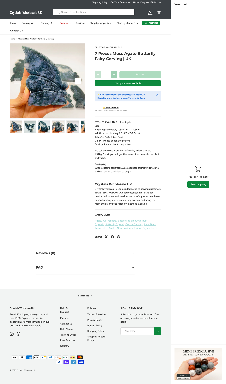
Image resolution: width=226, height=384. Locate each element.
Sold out (140, 74)
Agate (98, 220)
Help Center (67, 329)
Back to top (83, 295)
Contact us (66, 323)
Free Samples (67, 340)
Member (64, 318)
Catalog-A (27, 23)
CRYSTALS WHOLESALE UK (108, 47)
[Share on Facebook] (112, 237)
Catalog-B (46, 23)
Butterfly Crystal (102, 215)
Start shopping (198, 184)
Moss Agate (109, 228)
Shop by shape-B (126, 23)
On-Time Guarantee (120, 2)
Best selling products (129, 220)
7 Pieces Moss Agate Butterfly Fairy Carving (36, 39)
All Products (109, 220)
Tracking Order (68, 334)
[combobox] (93, 12)
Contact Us (16, 30)
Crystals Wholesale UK (26, 370)
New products (125, 228)
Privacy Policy (95, 319)
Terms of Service (96, 314)
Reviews (80, 23)
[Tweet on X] (106, 237)
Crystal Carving (133, 224)
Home (13, 23)
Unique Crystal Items (145, 228)
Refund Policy (94, 325)
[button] (159, 12)
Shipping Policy (100, 2)
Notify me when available (128, 83)
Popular (64, 23)
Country (64, 345)
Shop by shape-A (99, 23)
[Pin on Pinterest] (118, 237)
